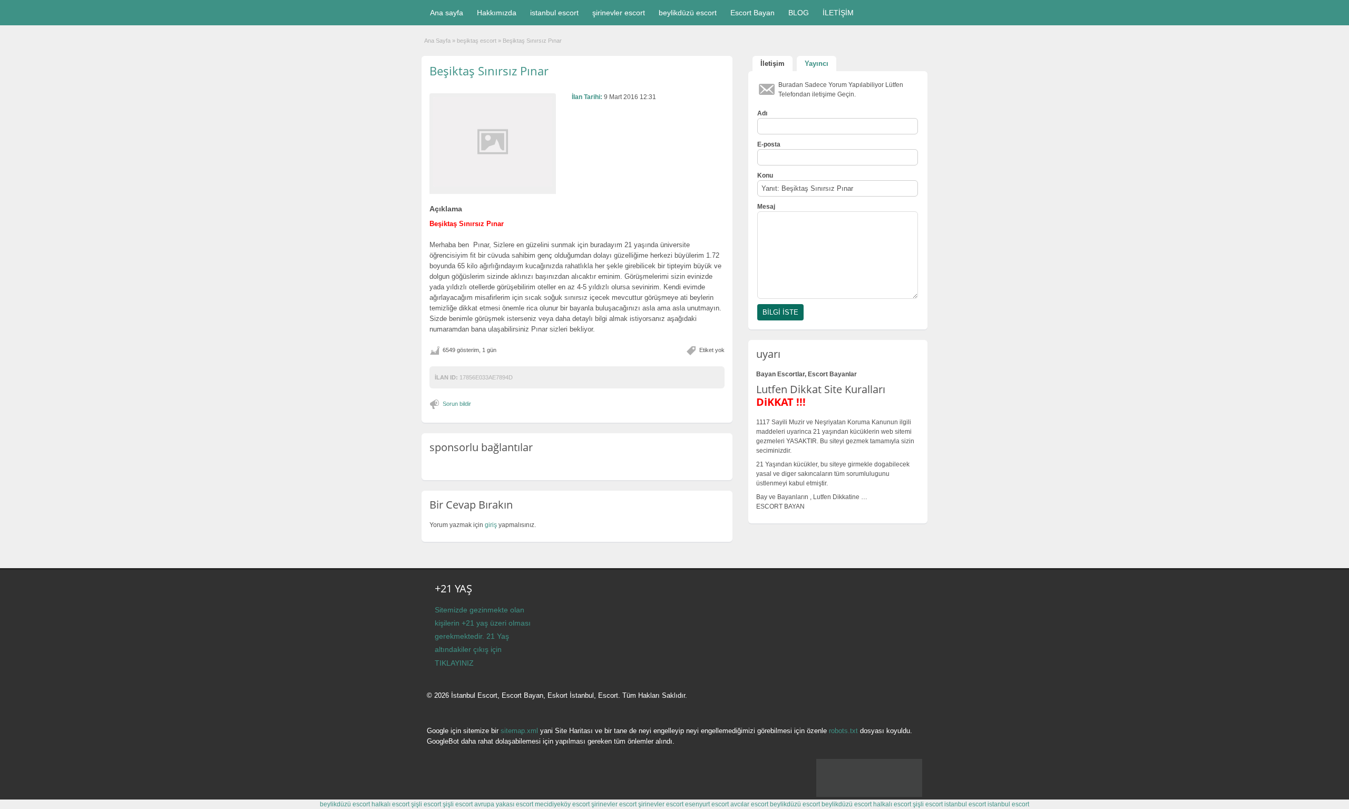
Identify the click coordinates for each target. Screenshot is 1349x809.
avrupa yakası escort (503, 804)
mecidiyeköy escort (562, 804)
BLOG (798, 12)
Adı (762, 113)
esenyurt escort (707, 804)
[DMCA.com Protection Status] (869, 794)
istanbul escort (554, 12)
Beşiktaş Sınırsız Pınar (489, 71)
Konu (765, 175)
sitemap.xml (519, 731)
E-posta (768, 144)
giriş (491, 525)
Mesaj (766, 206)
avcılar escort (749, 804)
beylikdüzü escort (688, 12)
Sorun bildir (457, 404)
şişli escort (426, 804)
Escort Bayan (752, 12)
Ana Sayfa (437, 40)
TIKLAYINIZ (454, 663)
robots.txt (843, 731)
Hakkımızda (496, 12)
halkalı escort (390, 804)
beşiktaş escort (476, 40)
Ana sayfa (446, 12)
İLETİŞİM (838, 12)
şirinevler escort (618, 12)
